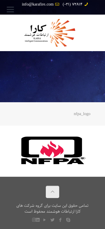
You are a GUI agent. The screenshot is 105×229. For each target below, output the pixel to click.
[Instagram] (18, 11)
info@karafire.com (38, 4)
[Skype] (54, 11)
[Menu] (10, 9)
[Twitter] (39, 11)
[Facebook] (46, 11)
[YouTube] (31, 11)
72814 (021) (73, 4)
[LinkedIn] (24, 11)
